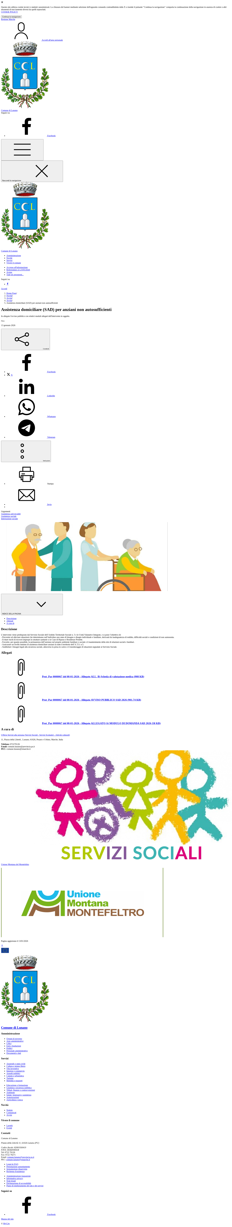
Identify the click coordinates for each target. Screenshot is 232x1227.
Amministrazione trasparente (18, 1176)
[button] (13, 255)
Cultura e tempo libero (15, 1066)
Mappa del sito (7, 1219)
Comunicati (11, 1112)
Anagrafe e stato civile (15, 1064)
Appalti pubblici (13, 1073)
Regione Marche (8, 19)
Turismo (9, 1078)
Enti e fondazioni (13, 1046)
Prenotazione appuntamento (18, 1166)
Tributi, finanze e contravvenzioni (20, 1090)
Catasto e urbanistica (15, 1076)
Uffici (8, 1043)
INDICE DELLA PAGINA (11, 614)
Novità (9, 296)
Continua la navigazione (11, 17)
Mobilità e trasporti (14, 1081)
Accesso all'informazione (17, 267)
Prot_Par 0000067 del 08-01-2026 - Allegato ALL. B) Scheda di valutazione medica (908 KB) (93, 676)
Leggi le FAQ (12, 1164)
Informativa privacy (14, 1178)
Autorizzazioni (12, 1097)
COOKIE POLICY (9, 12)
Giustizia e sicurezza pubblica (19, 1088)
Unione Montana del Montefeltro (15, 864)
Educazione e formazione (17, 1085)
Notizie (9, 1110)
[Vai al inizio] (2, 946)
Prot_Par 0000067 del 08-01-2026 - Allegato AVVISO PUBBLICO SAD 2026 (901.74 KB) (91, 699)
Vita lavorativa (12, 1068)
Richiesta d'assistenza (15, 1171)
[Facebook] (7, 284)
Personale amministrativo (17, 1051)
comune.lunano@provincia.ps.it (20, 1157)
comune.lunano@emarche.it (18, 1159)
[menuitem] (31, 372)
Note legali (11, 1181)
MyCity (6, 1223)
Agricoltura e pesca (14, 1100)
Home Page (11, 293)
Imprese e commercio (15, 1071)
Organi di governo (14, 1039)
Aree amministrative (14, 1041)
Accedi (4, 289)
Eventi (9, 1128)
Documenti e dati (13, 1053)
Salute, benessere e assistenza (18, 1095)
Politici (9, 1048)
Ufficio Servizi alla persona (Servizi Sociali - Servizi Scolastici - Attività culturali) (35, 735)
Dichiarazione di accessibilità (18, 1183)
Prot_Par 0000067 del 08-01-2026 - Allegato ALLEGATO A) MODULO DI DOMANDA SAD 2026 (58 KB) (101, 723)
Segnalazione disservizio (16, 1169)
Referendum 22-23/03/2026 (18, 270)
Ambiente (10, 1092)
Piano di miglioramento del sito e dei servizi (24, 1186)
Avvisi (9, 298)
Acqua (9, 272)
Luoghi (9, 1125)
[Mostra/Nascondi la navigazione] (22, 150)
